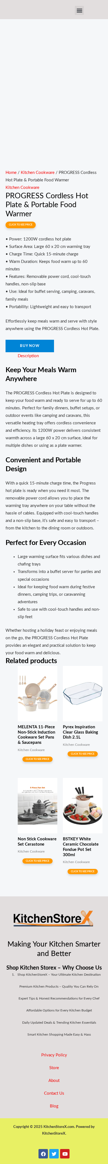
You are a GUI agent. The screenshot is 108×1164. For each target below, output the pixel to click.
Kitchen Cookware (38, 173)
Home (11, 173)
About (54, 1081)
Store (54, 1068)
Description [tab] (28, 356)
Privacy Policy (54, 1055)
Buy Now (30, 346)
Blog (54, 1106)
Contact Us (54, 1093)
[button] (79, 10)
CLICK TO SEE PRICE (20, 225)
